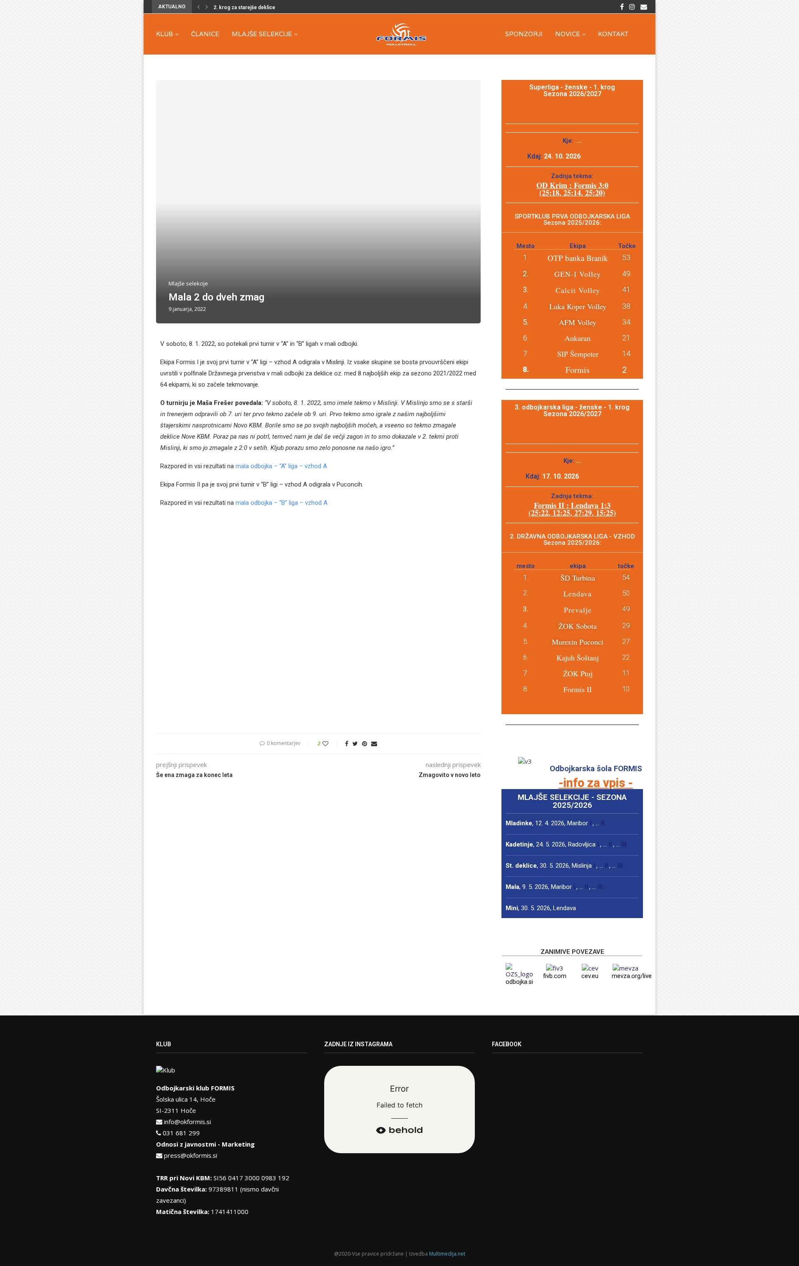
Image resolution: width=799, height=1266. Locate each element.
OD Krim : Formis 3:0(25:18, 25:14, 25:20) (572, 189)
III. (624, 844)
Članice (205, 34)
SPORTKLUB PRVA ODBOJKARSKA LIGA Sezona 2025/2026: (572, 219)
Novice (567, 34)
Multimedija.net (447, 1253)
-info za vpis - (595, 783)
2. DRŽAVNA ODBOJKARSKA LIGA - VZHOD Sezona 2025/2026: (572, 539)
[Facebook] (622, 6)
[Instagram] (632, 6)
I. (591, 823)
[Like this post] (331, 743)
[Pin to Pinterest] (364, 743)
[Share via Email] (374, 743)
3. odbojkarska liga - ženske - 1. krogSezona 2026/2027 (572, 410)
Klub (164, 34)
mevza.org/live (632, 976)
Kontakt (613, 34)
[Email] (643, 6)
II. (603, 823)
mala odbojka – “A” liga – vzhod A (281, 466)
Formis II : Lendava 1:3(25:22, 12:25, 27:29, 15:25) (572, 509)
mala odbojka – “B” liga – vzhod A (282, 502)
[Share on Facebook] (346, 743)
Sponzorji (524, 34)
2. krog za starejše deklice (244, 7)
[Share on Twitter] (355, 743)
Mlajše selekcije (262, 34)
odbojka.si (519, 981)
